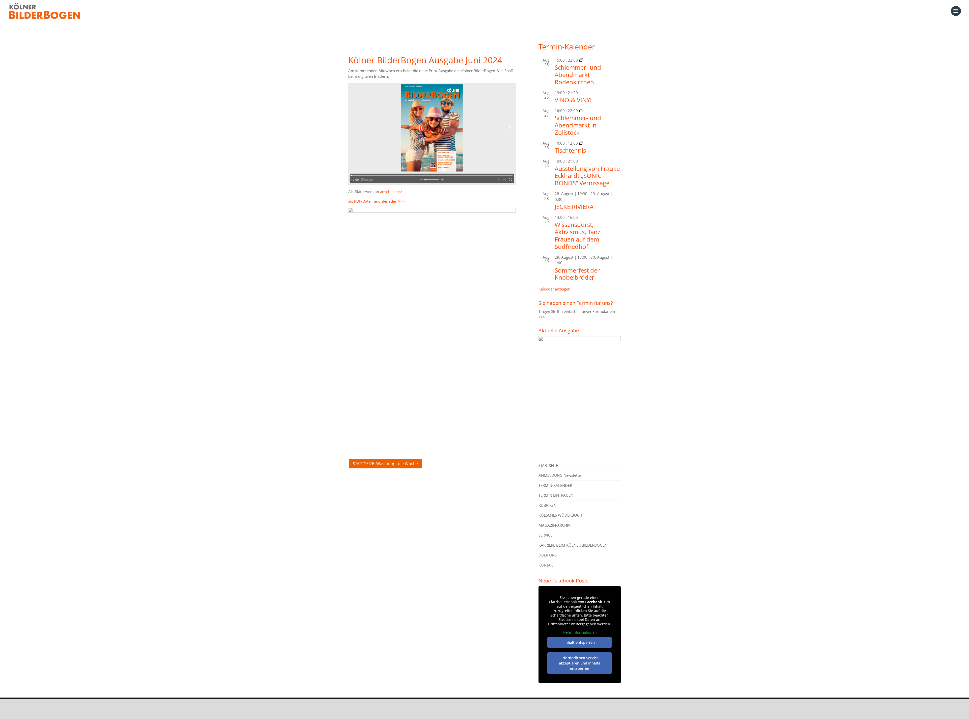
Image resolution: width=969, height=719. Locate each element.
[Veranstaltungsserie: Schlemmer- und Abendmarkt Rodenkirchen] (581, 60)
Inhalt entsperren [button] (579, 642)
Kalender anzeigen (554, 288)
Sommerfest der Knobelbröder (577, 274)
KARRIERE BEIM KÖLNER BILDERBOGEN (573, 545)
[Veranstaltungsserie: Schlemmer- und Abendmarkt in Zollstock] (581, 110)
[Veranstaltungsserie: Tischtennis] (581, 143)
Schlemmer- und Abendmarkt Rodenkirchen (578, 74)
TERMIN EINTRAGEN (556, 495)
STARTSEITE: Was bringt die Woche (385, 463)
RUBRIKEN (547, 505)
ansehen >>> (391, 191)
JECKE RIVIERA (574, 206)
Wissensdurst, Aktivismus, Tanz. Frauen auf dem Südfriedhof (578, 235)
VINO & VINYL (574, 100)
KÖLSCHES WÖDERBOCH (560, 515)
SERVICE (545, 535)
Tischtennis (570, 150)
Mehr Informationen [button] (579, 632)
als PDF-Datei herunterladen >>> (376, 201)
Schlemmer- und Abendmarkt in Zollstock (578, 125)
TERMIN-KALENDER (555, 485)
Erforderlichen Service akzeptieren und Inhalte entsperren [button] (579, 663)
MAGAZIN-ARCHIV (554, 525)
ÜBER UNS (548, 554)
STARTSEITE (548, 465)
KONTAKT (547, 565)
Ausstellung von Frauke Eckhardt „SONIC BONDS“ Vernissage (587, 175)
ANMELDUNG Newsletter (560, 475)
